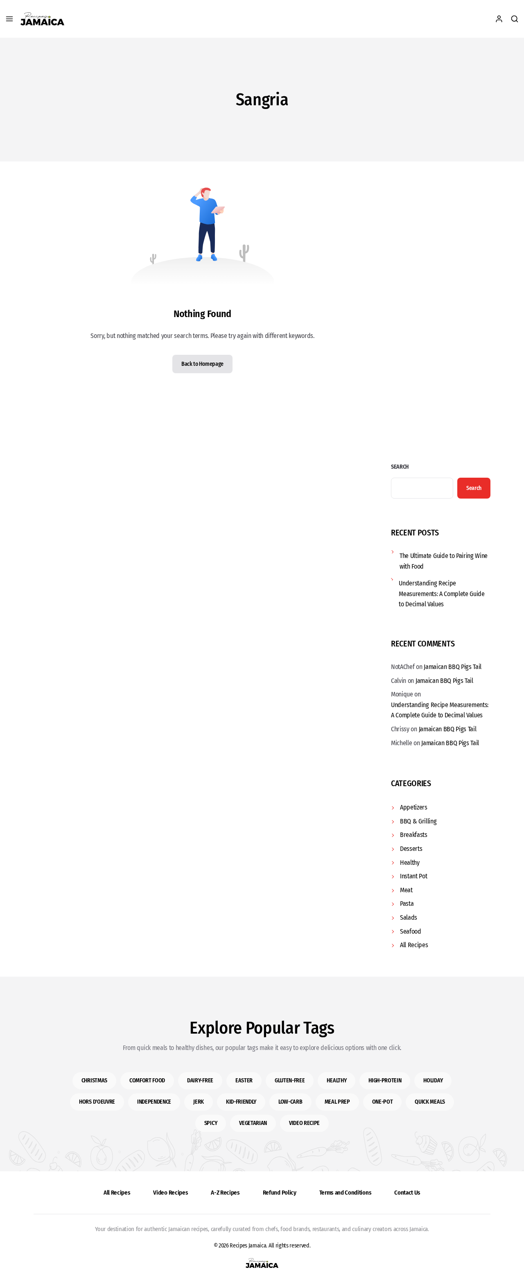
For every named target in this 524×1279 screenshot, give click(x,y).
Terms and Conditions (345, 1192)
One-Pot (382, 1101)
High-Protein (384, 1080)
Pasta (406, 903)
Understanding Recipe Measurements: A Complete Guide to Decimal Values (441, 593)
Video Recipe (304, 1123)
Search (400, 466)
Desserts (411, 849)
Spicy (210, 1123)
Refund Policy (279, 1192)
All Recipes (414, 945)
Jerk (198, 1101)
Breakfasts (413, 835)
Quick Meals (430, 1101)
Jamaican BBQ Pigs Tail (452, 667)
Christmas (94, 1080)
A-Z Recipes (225, 1192)
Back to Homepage (202, 364)
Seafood (410, 931)
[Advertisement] (440, 310)
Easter (244, 1080)
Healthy (410, 862)
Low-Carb (290, 1101)
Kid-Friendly (241, 1101)
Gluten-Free (290, 1080)
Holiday (433, 1080)
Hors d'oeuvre (97, 1101)
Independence (154, 1101)
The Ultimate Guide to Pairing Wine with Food (444, 561)
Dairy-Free (200, 1080)
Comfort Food (147, 1080)
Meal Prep (337, 1101)
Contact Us (407, 1192)
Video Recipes (170, 1192)
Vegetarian (253, 1123)
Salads (408, 917)
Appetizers (413, 807)
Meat (406, 890)
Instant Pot (413, 876)
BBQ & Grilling (418, 821)
